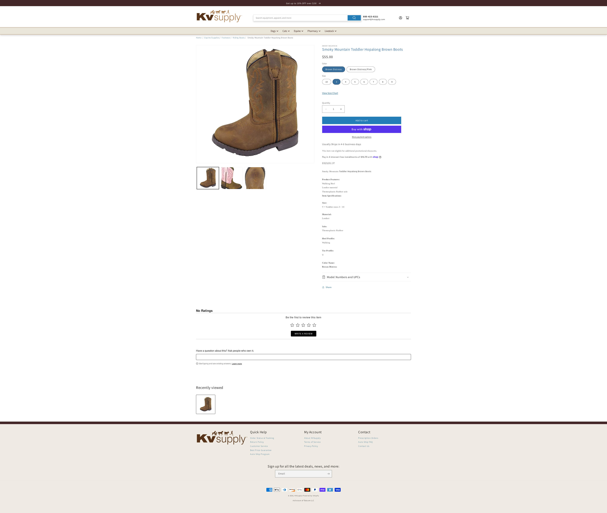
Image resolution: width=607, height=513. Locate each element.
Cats (284, 31)
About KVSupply (312, 438)
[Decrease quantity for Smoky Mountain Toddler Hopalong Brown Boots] (325, 109)
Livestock (329, 31)
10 (326, 81)
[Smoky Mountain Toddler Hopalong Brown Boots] (206, 404)
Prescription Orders (368, 438)
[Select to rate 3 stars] (303, 325)
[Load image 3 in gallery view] (255, 178)
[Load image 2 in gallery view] (232, 178)
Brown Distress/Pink (361, 69)
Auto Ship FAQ (365, 442)
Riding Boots (239, 37)
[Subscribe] (328, 473)
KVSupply (298, 496)
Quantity (326, 103)
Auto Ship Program (260, 454)
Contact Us (363, 446)
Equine (297, 31)
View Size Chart (330, 93)
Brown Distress (333, 69)
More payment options (361, 137)
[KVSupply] (219, 16)
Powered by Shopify (311, 496)
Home (198, 37)
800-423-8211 (370, 16)
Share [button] (329, 287)
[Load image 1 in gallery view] (208, 178)
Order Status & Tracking (262, 438)
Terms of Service (312, 442)
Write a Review (304, 333)
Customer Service (259, 446)
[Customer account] (400, 17)
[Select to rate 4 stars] (308, 325)
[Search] (354, 18)
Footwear (226, 37)
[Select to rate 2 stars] (297, 325)
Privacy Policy (311, 446)
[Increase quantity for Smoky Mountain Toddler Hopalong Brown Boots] (340, 109)
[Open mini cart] (407, 17)
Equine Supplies (211, 37)
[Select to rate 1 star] (292, 325)
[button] (366, 277)
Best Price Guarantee (261, 450)
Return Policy (257, 442)
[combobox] (307, 18)
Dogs (273, 31)
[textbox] (303, 357)
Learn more (237, 363)
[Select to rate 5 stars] (314, 325)
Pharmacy (312, 31)
